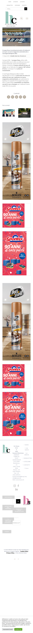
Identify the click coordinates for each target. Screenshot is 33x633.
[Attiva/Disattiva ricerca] (21, 18)
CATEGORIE (27, 461)
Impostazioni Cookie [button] (8, 629)
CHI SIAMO (27, 449)
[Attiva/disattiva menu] (27, 18)
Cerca (26, 468)
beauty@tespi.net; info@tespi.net (20, 477)
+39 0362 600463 (16, 470)
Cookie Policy (24, 551)
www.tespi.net (20, 479)
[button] (3, 113)
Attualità (12, 56)
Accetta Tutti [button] (18, 629)
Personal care (23, 56)
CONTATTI (27, 465)
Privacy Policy (10, 553)
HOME (27, 445)
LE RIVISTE (27, 454)
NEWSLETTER (27, 458)
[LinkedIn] (16, 489)
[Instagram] (14, 486)
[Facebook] (18, 486)
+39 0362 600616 (16, 474)
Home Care (17, 56)
